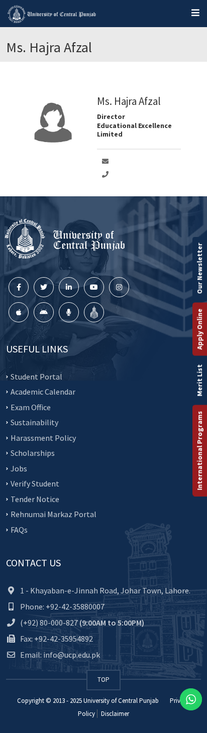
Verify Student (35, 483)
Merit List (199, 380)
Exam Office (31, 407)
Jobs (19, 468)
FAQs (19, 529)
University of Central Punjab (121, 700)
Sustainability (34, 422)
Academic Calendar (43, 392)
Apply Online (199, 329)
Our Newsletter (199, 268)
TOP (103, 679)
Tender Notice (35, 499)
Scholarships (33, 453)
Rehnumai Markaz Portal (53, 514)
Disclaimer (114, 713)
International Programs (199, 451)
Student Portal (36, 376)
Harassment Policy (43, 437)
